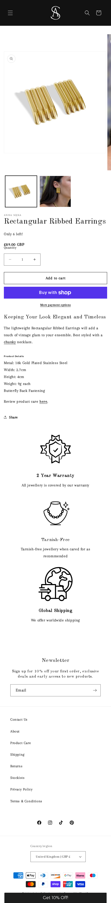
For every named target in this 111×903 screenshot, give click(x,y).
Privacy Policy (21, 789)
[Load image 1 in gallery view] (21, 191)
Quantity (10, 247)
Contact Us (19, 719)
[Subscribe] (94, 690)
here (43, 401)
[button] (10, 13)
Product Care (20, 743)
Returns (16, 766)
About (15, 731)
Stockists (17, 778)
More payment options (55, 305)
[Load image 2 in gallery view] (55, 191)
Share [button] (13, 417)
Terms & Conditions (26, 801)
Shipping (17, 754)
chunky (10, 342)
